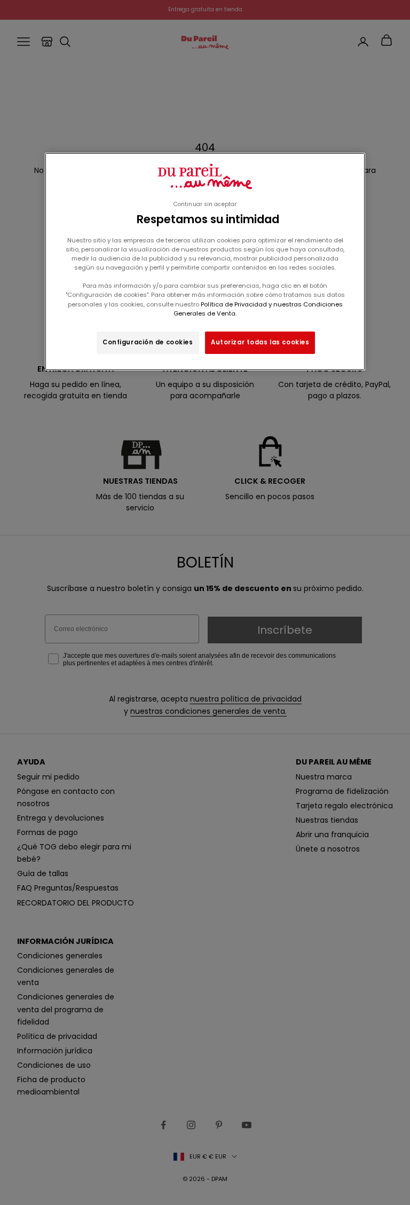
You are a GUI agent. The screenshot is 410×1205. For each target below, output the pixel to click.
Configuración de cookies (147, 342)
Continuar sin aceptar (205, 204)
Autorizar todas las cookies (260, 342)
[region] (205, 262)
